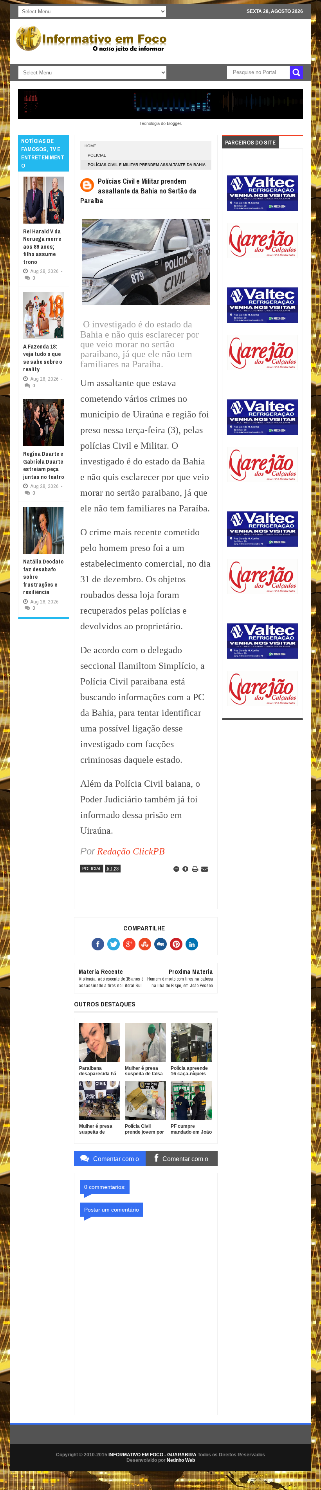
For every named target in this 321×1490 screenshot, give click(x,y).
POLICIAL (97, 155)
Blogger (174, 123)
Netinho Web (181, 1460)
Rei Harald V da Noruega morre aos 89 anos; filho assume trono (42, 246)
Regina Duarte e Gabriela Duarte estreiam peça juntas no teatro (43, 465)
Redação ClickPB (131, 851)
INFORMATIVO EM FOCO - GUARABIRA (152, 1454)
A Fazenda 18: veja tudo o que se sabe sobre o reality (42, 358)
